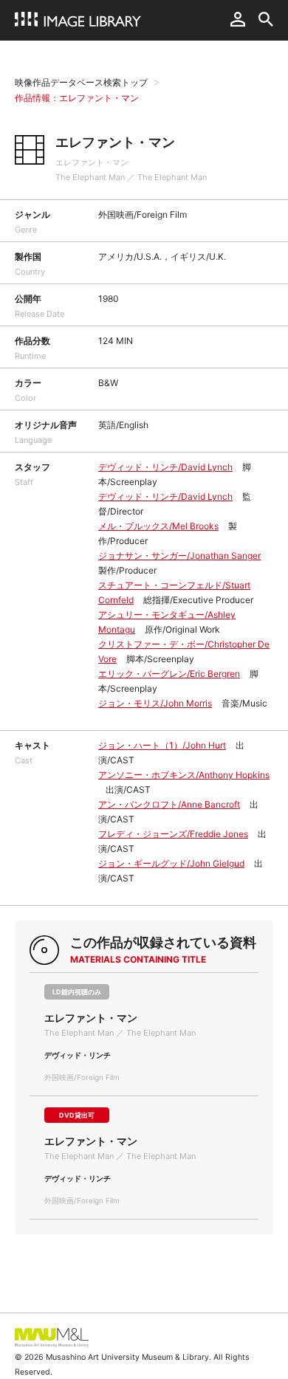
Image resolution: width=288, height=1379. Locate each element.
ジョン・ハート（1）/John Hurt (162, 745)
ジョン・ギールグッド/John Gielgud (171, 863)
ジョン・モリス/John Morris (155, 703)
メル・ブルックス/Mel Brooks (158, 526)
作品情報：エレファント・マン (77, 97)
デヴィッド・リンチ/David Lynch (165, 466)
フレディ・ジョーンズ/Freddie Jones (173, 833)
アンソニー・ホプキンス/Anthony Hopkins (184, 774)
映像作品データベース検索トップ (81, 82)
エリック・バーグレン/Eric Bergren (169, 673)
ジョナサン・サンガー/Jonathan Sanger (179, 555)
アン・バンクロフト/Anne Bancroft (169, 804)
